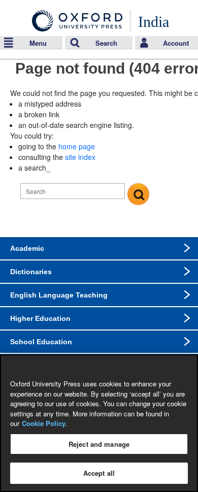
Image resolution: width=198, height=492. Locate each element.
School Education (41, 342)
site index (80, 157)
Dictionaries (31, 272)
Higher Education (40, 318)
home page (76, 146)
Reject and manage (99, 444)
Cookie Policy (43, 423)
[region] (99, 423)
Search (106, 43)
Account (176, 43)
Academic (27, 248)
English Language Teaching (59, 295)
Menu (38, 43)
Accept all (99, 473)
